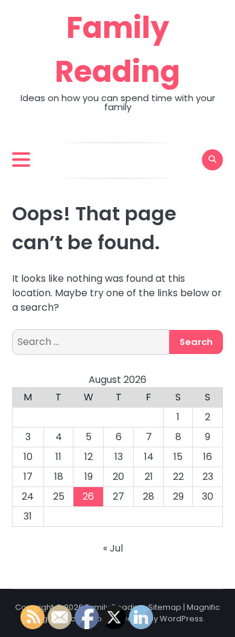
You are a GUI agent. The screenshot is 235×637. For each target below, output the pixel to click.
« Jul (113, 548)
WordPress (181, 619)
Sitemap (164, 607)
